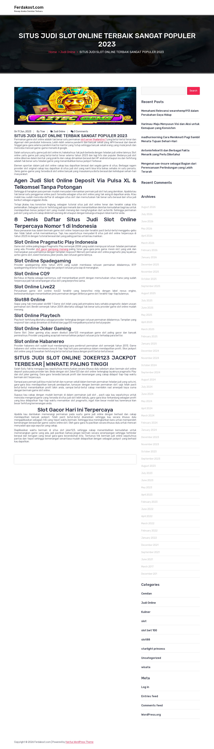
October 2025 (149, 279)
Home (52, 52)
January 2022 (149, 537)
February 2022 (149, 530)
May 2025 (146, 315)
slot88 (145, 639)
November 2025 (150, 271)
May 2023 (146, 487)
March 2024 (147, 415)
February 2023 (149, 502)
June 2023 (147, 480)
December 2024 (150, 350)
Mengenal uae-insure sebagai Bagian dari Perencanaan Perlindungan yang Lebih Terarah (168, 167)
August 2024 (148, 379)
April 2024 (146, 408)
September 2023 (150, 458)
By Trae (41, 131)
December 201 (149, 573)
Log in (145, 687)
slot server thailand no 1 (93, 139)
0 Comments (80, 131)
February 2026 (149, 250)
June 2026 (147, 221)
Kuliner (145, 612)
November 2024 (150, 358)
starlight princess (153, 648)
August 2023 (148, 466)
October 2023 (149, 451)
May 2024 (146, 401)
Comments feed (152, 705)
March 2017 (147, 566)
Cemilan (146, 593)
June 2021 (147, 559)
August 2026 (148, 207)
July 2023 (146, 473)
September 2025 (150, 286)
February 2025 (149, 336)
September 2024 (150, 372)
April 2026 (146, 235)
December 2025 (150, 264)
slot (143, 621)
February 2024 (149, 422)
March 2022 (147, 523)
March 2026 (147, 243)
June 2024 (147, 394)
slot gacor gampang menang (52, 249)
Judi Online (67, 52)
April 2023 (146, 494)
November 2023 (150, 444)
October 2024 (149, 365)
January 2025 (149, 343)
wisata (145, 667)
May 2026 (146, 228)
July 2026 (146, 214)
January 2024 (149, 430)
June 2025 (147, 307)
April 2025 (146, 322)
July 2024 (146, 386)
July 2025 (146, 300)
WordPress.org (151, 714)
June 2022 (147, 509)
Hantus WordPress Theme (79, 742)
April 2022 (146, 516)
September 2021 (150, 552)
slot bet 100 (149, 630)
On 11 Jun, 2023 (22, 131)
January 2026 (149, 257)
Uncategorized (151, 658)
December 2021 (149, 545)
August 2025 (148, 293)
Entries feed (149, 696)
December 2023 (150, 437)
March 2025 (147, 329)
